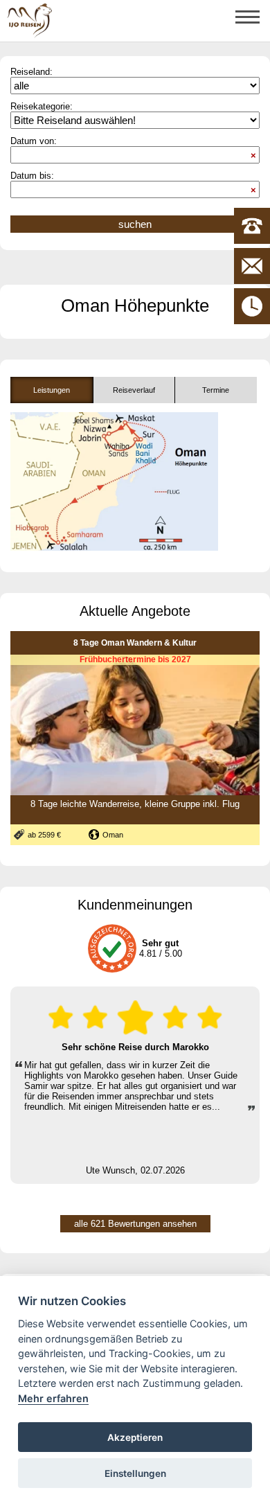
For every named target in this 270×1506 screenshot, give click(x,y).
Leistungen (51, 390)
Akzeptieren (135, 1437)
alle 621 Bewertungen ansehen (135, 1224)
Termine (215, 390)
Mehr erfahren (53, 1398)
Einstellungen (135, 1473)
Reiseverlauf (134, 390)
